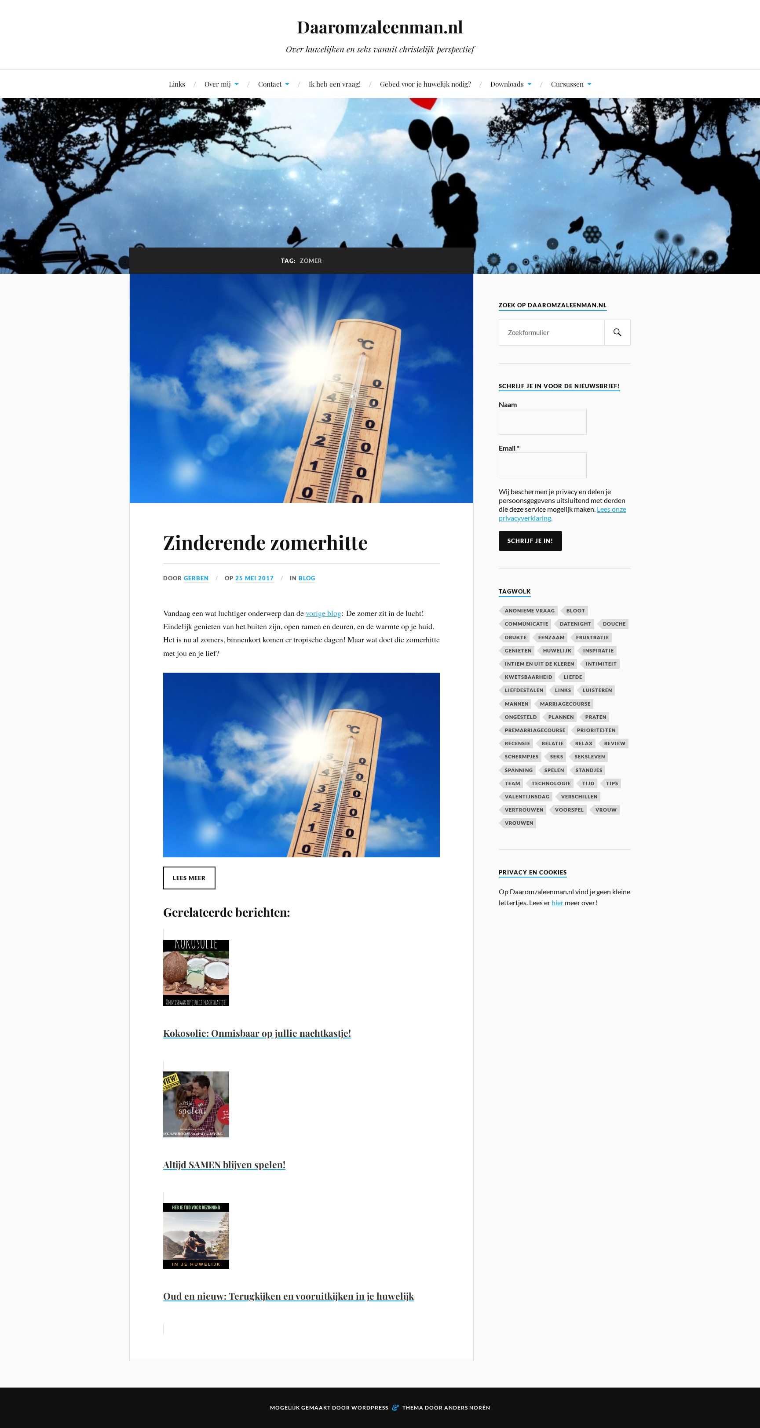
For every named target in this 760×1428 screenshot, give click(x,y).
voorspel (569, 809)
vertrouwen (524, 809)
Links (177, 83)
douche (614, 624)
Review (615, 743)
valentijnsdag (527, 796)
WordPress (369, 1407)
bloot (575, 610)
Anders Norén (467, 1407)
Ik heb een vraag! (335, 83)
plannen (561, 717)
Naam (508, 404)
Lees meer (189, 878)
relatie (553, 743)
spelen (554, 770)
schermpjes (522, 756)
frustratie (592, 637)
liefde (573, 677)
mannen (517, 704)
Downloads (507, 83)
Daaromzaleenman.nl (380, 26)
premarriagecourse (535, 730)
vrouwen (519, 823)
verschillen (579, 796)
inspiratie (598, 650)
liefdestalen (524, 690)
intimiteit (601, 664)
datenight (576, 624)
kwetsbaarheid (528, 677)
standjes (589, 770)
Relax (584, 743)
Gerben (196, 578)
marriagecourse (565, 704)
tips (612, 783)
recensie (517, 743)
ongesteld (521, 717)
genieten (518, 650)
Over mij (218, 83)
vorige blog (323, 613)
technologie (551, 783)
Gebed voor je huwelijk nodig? (425, 83)
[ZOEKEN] (617, 333)
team (512, 783)
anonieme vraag (530, 610)
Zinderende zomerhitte (265, 542)
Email (509, 448)
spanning (519, 770)
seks (556, 756)
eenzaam (551, 637)
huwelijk (557, 650)
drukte (516, 637)
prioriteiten (596, 730)
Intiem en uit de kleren (539, 664)
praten (596, 717)
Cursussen (567, 83)
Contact (269, 83)
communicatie (526, 624)
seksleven (590, 756)
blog (307, 578)
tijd (588, 783)
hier (557, 902)
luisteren (597, 690)
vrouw (606, 809)
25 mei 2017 (254, 578)
